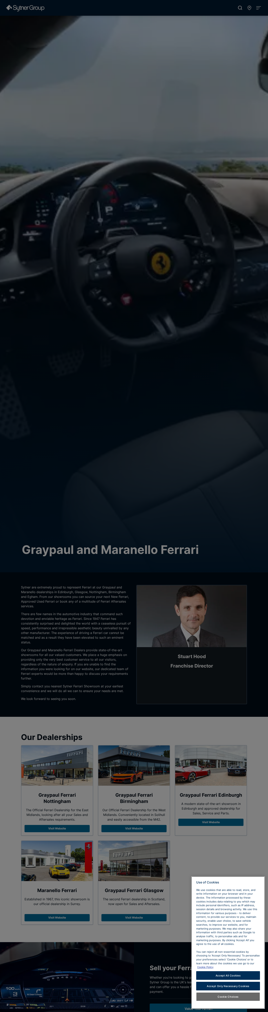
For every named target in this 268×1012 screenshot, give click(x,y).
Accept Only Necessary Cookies (228, 986)
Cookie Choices (228, 996)
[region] (228, 942)
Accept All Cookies (228, 975)
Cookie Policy (205, 967)
